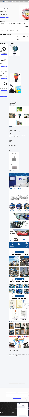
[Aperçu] (2, 1)
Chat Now (4, 17)
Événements (23, 1)
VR (26, 1)
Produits (10, 1)
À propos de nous (14, 1)
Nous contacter (19, 1)
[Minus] (27, 403)
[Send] (27, 416)
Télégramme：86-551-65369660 (4, 405)
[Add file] (17, 416)
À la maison (6, 1)
